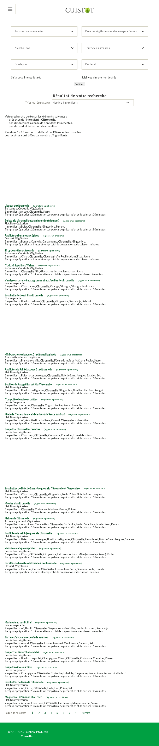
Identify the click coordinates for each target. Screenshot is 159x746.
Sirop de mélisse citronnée (19, 250)
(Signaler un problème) (44, 206)
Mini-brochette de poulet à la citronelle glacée (30, 354)
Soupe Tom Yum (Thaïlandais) (22, 652)
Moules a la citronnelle (17, 503)
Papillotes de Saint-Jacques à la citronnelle (28, 369)
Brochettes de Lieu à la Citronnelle (24, 682)
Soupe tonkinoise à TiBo (18, 667)
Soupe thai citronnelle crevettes (22, 429)
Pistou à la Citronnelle (17, 518)
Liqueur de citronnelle (17, 205)
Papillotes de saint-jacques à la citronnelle (28, 533)
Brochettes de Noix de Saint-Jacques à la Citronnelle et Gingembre (42, 488)
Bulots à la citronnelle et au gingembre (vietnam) (32, 220)
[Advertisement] (79, 169)
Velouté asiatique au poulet (20, 548)
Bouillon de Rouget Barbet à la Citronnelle (28, 384)
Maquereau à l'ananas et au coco (23, 697)
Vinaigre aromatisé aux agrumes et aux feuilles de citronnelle (39, 280)
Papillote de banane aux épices (22, 235)
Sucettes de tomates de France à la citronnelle (31, 563)
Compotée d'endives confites (21, 399)
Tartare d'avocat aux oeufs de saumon (26, 637)
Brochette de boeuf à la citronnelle (24, 295)
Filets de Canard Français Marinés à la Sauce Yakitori (35, 414)
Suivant (86, 712)
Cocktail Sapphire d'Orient (20, 265)
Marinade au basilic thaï (18, 622)
